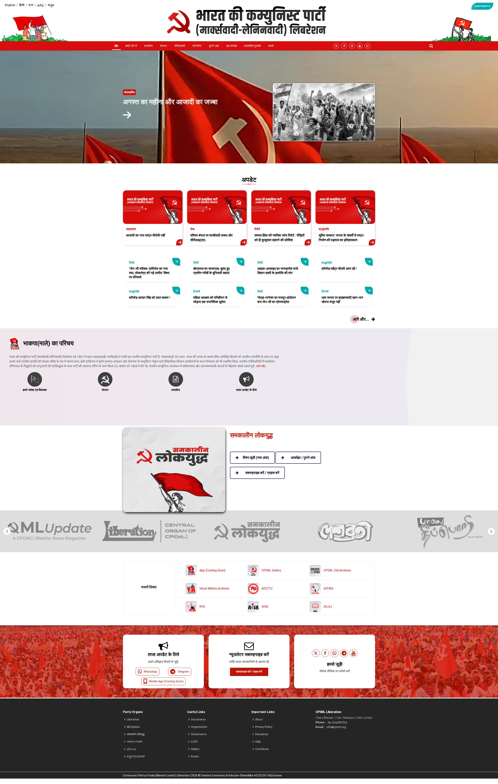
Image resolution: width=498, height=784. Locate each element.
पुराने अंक (214, 46)
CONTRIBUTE (482, 6)
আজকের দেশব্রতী (134, 741)
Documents (198, 719)
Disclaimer (261, 734)
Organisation (199, 726)
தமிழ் (40, 5)
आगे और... (261, 366)
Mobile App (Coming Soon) (166, 681)
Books (195, 756)
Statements (199, 734)
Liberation (133, 719)
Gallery (195, 749)
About (259, 719)
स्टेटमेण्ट (197, 46)
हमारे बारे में (131, 46)
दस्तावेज (148, 46)
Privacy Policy (263, 726)
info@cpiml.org (336, 727)
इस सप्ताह (231, 46)
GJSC (194, 741)
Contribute (262, 749)
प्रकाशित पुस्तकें (252, 46)
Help (258, 741)
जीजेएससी (179, 46)
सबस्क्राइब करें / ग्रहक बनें (249, 671)
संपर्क (271, 46)
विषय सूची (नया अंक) (256, 458)
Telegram (183, 671)
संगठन (163, 46)
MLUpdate (133, 726)
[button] (491, 531)
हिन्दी (21, 5)
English (10, 5)
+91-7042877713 (337, 722)
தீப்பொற (131, 749)
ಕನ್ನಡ (51, 5)
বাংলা (30, 5)
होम (116, 46)
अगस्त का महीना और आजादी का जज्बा (170, 102)
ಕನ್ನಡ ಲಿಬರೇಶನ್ (136, 756)
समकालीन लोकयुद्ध (136, 734)
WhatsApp (150, 671)
